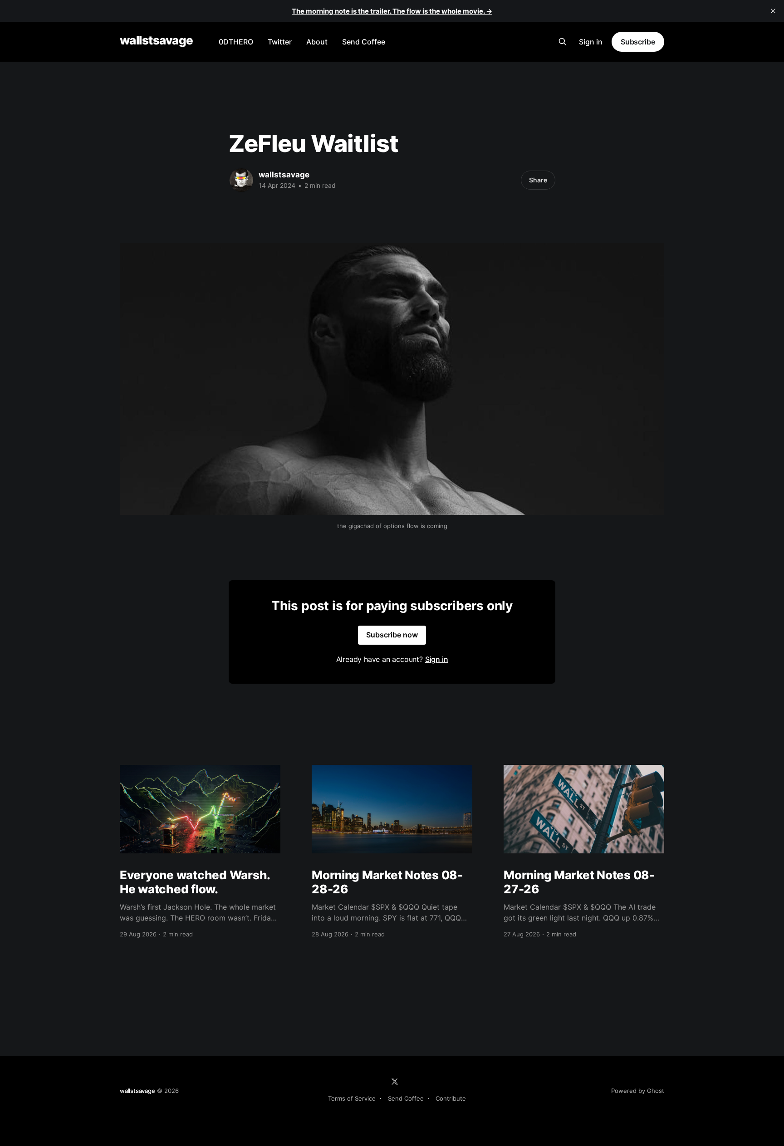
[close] (773, 11)
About (317, 41)
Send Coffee (363, 41)
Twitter (280, 41)
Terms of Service (352, 1098)
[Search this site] (562, 41)
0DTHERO (236, 41)
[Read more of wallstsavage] (241, 180)
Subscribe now (392, 634)
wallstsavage (156, 40)
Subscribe (638, 41)
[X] (394, 1081)
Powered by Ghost (637, 1090)
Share (538, 180)
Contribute (451, 1098)
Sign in (591, 41)
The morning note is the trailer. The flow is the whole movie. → (392, 11)
